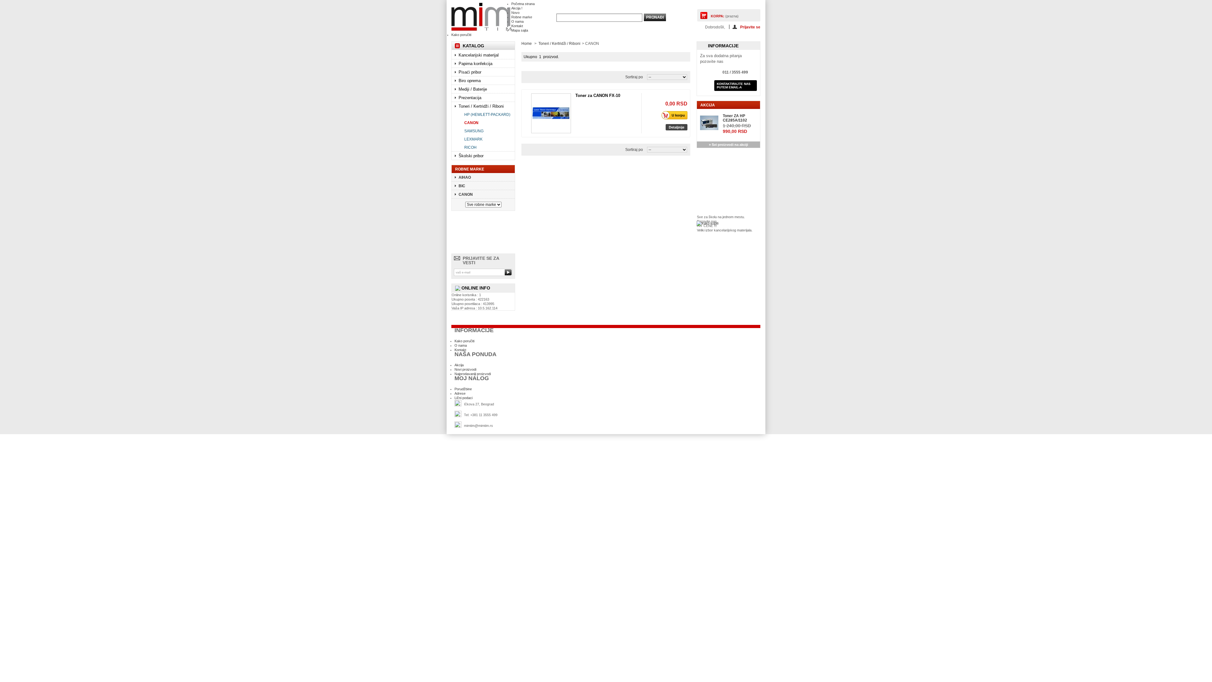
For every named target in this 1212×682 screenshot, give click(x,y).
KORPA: (717, 16)
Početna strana (523, 4)
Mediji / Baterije (473, 89)
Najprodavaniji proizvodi (472, 374)
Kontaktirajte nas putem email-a (734, 85)
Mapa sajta (519, 30)
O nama (517, 21)
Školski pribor (471, 155)
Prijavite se (750, 27)
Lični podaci (463, 398)
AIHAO (465, 177)
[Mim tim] (481, 17)
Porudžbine (463, 389)
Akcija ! (516, 8)
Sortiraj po (634, 77)
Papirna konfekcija (475, 63)
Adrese (460, 393)
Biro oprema (470, 80)
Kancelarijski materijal (479, 55)
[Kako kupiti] (707, 223)
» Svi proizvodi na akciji (728, 145)
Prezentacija (470, 97)
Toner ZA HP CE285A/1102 (735, 118)
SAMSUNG (474, 131)
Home (526, 43)
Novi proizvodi (465, 369)
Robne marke (521, 17)
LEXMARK (473, 139)
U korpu (678, 115)
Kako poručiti (461, 35)
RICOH (470, 147)
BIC (462, 186)
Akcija (707, 105)
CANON (471, 123)
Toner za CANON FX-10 (597, 95)
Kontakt (517, 26)
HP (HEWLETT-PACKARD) (487, 114)
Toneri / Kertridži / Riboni (481, 106)
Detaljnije (676, 127)
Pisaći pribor (470, 72)
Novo (515, 13)
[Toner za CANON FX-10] (551, 113)
